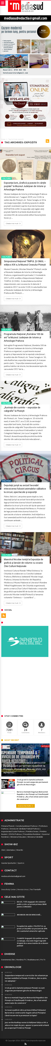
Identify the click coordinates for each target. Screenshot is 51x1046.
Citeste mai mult (12, 223)
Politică (6, 481)
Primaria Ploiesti (7, 826)
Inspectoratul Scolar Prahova (12, 831)
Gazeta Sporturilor (8, 863)
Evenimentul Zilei (8, 959)
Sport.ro (21, 863)
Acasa (3, 139)
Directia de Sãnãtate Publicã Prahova (24, 829)
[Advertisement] (25, 686)
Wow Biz (19, 850)
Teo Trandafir (35, 889)
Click (3, 850)
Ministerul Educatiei (18, 837)
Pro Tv (42, 959)
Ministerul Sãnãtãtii (35, 837)
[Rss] (3, 615)
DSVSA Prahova (15, 834)
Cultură (6, 178)
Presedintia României (31, 834)
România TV (21, 959)
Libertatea (11, 850)
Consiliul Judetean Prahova (26, 826)
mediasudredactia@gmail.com (13, 876)
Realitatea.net (33, 959)
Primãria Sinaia (32, 831)
